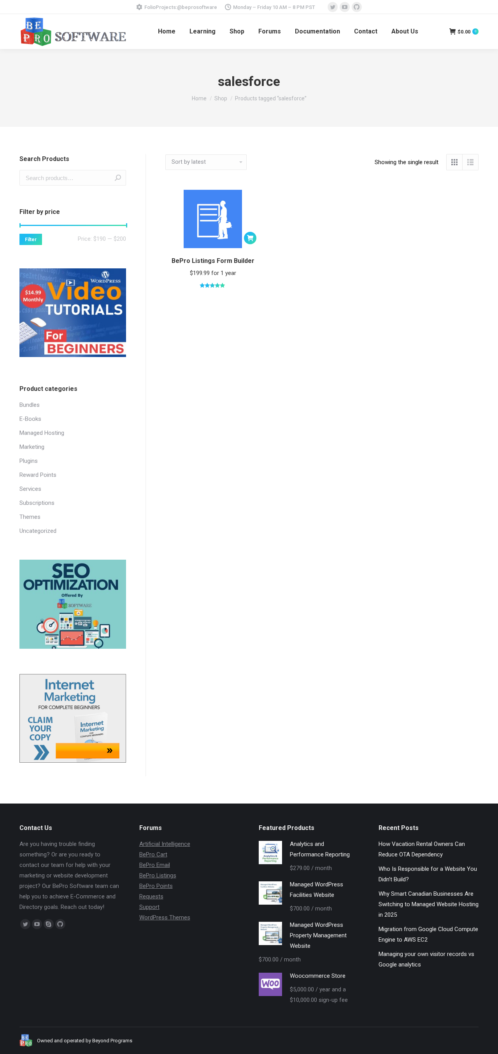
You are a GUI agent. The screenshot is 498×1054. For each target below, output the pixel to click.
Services (30, 488)
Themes (29, 516)
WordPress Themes (164, 917)
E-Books (30, 418)
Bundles (29, 404)
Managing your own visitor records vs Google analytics (426, 959)
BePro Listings (157, 875)
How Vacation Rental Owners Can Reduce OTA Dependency (422, 849)
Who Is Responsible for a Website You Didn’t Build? (428, 874)
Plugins (28, 460)
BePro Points (156, 885)
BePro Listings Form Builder (213, 260)
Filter (31, 239)
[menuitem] (166, 31)
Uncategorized (37, 530)
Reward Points (37, 474)
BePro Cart (153, 854)
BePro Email (154, 864)
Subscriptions (36, 502)
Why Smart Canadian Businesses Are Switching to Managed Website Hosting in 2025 (429, 904)
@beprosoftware (197, 7)
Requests (151, 896)
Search (118, 178)
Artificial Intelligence (164, 843)
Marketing (31, 446)
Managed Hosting (41, 432)
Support (149, 906)
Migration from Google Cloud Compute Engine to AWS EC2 (428, 934)
